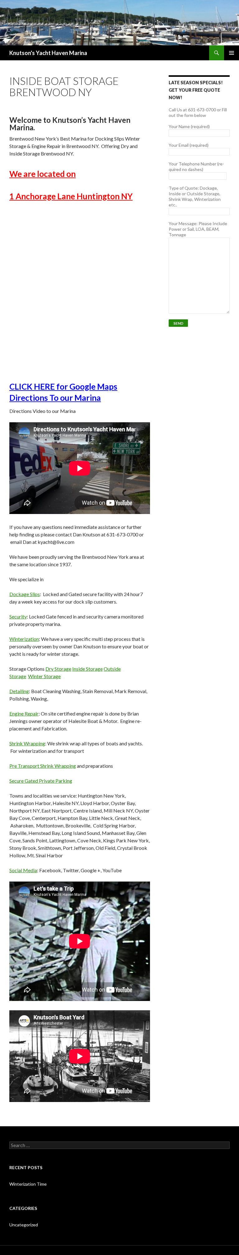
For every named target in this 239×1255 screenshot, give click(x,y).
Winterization (24, 639)
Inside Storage (87, 669)
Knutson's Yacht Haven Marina (48, 52)
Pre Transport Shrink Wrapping (42, 766)
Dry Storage (58, 669)
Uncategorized (23, 1224)
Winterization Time (28, 1184)
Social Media (23, 870)
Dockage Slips (24, 594)
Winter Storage (44, 676)
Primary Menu (231, 52)
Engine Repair (24, 713)
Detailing (19, 691)
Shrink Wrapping (27, 743)
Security (18, 616)
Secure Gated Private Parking (40, 781)
